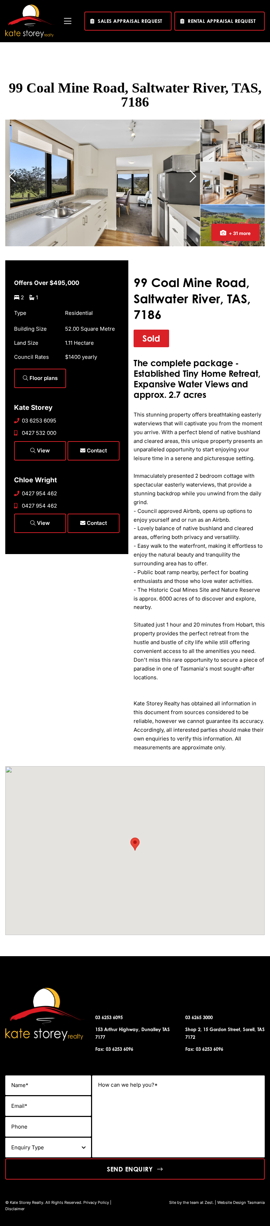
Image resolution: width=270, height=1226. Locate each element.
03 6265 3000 (199, 1017)
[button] (135, 844)
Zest (209, 1202)
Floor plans (43, 378)
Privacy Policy (96, 1202)
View (43, 450)
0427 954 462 (39, 493)
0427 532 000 (39, 433)
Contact (96, 450)
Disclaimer (15, 1208)
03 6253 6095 (39, 420)
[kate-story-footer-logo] (29, 7)
